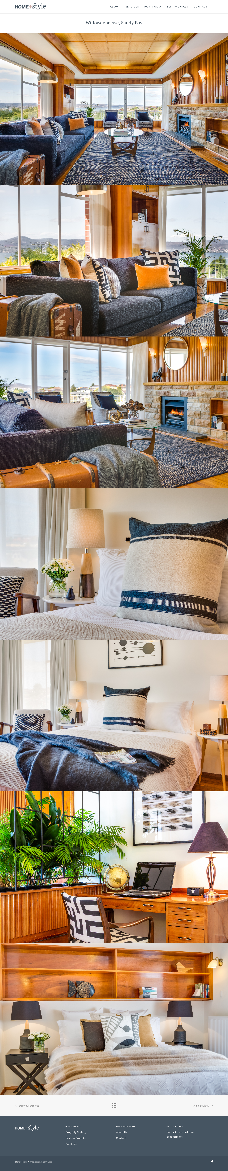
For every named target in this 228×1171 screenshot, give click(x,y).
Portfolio (152, 6)
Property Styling (75, 1132)
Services (132, 6)
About (115, 6)
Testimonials (177, 6)
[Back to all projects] (114, 1104)
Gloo (50, 1162)
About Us (121, 1132)
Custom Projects (75, 1138)
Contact (200, 6)
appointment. (174, 1137)
